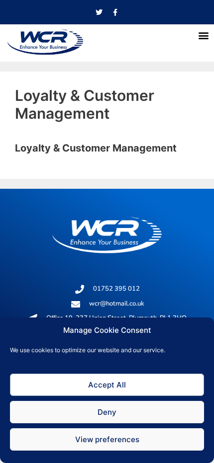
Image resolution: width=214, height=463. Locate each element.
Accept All (107, 384)
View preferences (107, 439)
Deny (107, 412)
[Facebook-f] (115, 12)
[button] (203, 35)
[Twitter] (99, 12)
